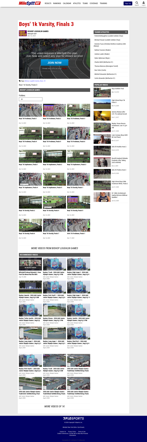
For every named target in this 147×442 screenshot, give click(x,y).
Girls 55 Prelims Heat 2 (119, 170)
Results (48, 3)
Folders (22, 95)
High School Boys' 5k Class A (118, 101)
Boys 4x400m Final (118, 89)
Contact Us (63, 431)
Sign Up (128, 3)
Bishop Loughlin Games (38, 31)
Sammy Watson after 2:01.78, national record (119, 113)
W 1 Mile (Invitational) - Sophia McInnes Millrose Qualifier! (119, 195)
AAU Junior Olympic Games (50, 277)
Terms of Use (81, 431)
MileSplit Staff (32, 34)
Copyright (71, 422)
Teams (85, 3)
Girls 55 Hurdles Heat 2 (119, 147)
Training (103, 3)
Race (41, 81)
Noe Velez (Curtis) (100, 70)
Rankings (57, 3)
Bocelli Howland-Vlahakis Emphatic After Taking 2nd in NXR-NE (120, 160)
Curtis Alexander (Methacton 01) (105, 78)
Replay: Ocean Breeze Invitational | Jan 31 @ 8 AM (119, 126)
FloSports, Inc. (79, 422)
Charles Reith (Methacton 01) (104, 62)
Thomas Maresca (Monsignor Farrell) (106, 66)
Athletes (77, 3)
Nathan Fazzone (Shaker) (103, 50)
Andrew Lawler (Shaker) (102, 54)
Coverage (94, 3)
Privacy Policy (72, 431)
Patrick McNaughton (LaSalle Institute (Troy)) (109, 36)
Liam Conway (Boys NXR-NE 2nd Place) (120, 136)
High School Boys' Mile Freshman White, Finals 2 (120, 183)
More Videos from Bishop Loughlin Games (54, 248)
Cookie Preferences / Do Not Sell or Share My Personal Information (72, 434)
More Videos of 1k (54, 406)
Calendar (67, 3)
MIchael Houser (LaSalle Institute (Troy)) (107, 40)
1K (44, 81)
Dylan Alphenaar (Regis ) (102, 58)
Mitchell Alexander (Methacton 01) (105, 74)
